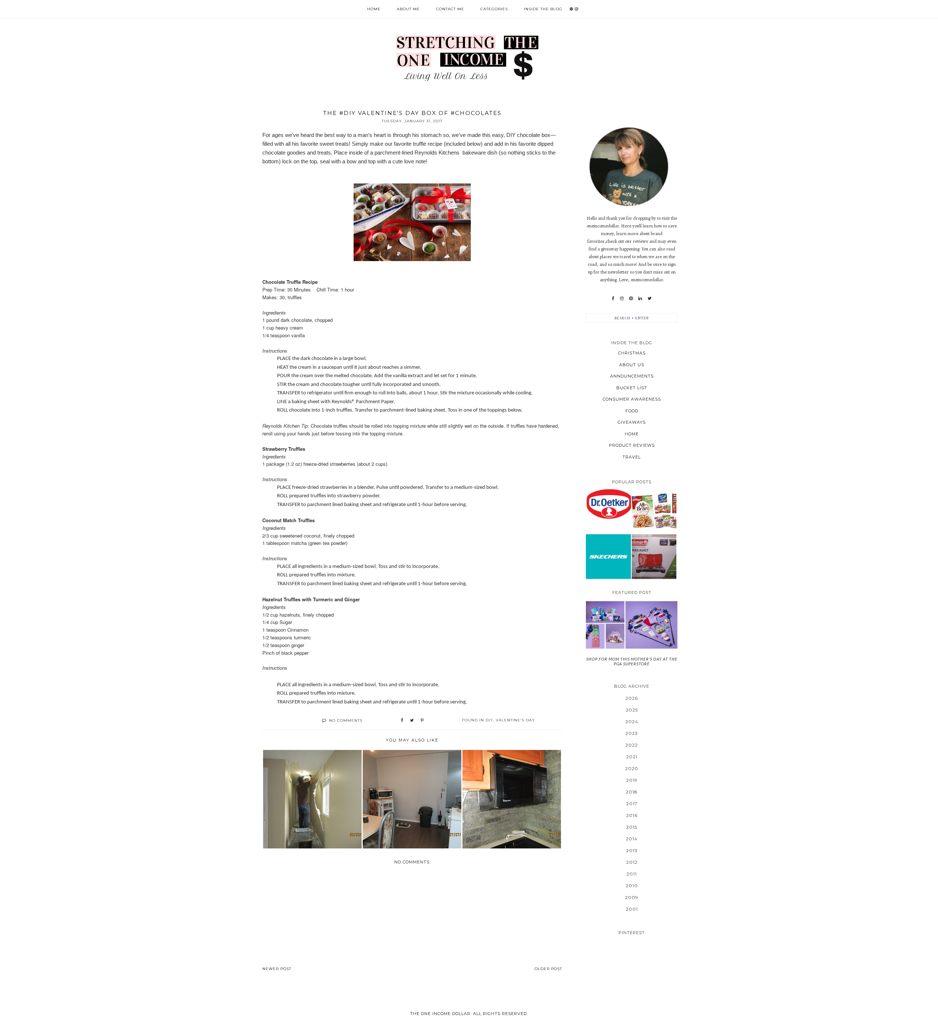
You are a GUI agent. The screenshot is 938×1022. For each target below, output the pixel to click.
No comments (345, 720)
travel (632, 457)
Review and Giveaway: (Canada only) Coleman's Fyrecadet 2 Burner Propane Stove (654, 556)
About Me (408, 9)
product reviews (632, 445)
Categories (494, 9)
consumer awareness (632, 399)
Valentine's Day (515, 720)
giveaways (632, 422)
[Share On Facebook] (402, 720)
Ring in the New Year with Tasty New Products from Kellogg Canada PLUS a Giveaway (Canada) (654, 511)
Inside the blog (543, 9)
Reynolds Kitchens (437, 152)
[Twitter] (649, 298)
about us (631, 364)
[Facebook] (613, 298)
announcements (632, 376)
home (632, 433)
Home (374, 9)
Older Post (548, 968)
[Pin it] (422, 720)
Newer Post (276, 968)
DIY (489, 720)
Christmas (632, 353)
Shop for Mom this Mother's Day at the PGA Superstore (631, 661)
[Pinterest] (631, 298)
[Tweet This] (412, 720)
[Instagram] (622, 298)
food (631, 410)
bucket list (631, 387)
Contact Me (450, 9)
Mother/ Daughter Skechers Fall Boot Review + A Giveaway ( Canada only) (608, 556)
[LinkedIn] (640, 298)
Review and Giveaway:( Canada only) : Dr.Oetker (608, 504)
